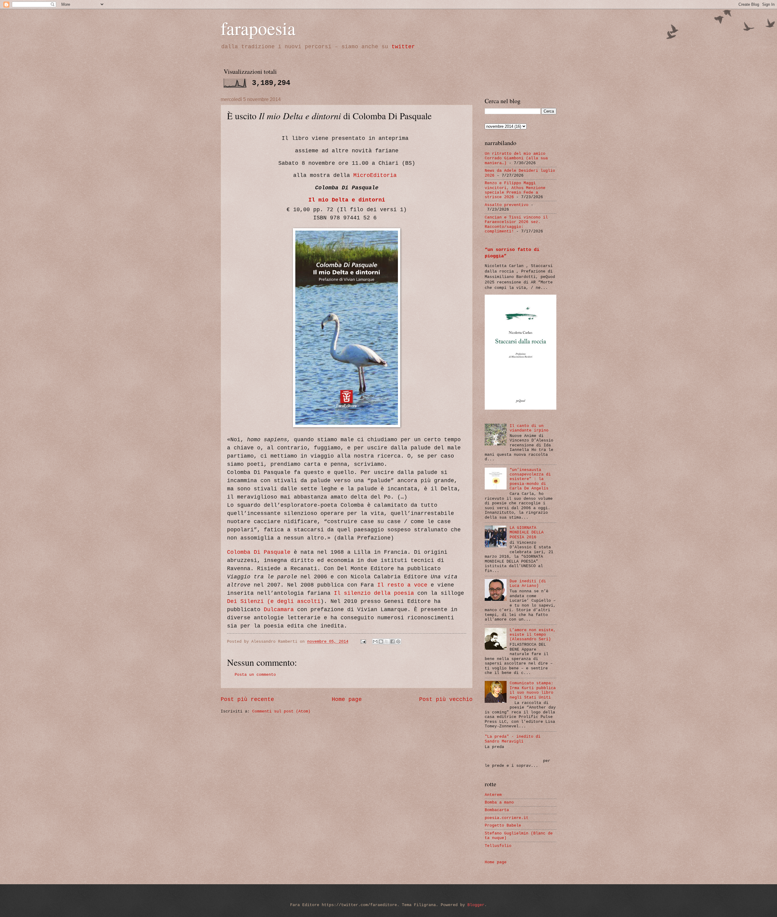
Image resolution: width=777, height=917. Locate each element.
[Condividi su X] (387, 641)
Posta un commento (255, 674)
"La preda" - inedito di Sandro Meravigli (513, 738)
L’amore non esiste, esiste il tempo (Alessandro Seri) (533, 635)
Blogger (475, 905)
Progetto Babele (503, 825)
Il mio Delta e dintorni (346, 200)
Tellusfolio (498, 846)
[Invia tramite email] (375, 641)
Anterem (493, 795)
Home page (347, 699)
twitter (403, 47)
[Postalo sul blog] (381, 641)
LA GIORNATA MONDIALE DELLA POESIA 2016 (527, 533)
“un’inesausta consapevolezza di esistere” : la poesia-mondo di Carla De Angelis (530, 479)
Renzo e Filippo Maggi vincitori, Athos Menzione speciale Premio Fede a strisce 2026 (515, 190)
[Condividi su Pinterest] (398, 641)
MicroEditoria (375, 175)
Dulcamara (279, 610)
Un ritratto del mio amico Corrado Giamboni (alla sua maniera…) (516, 158)
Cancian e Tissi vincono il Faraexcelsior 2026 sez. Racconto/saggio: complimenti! (516, 224)
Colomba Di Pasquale (258, 552)
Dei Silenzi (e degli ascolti (274, 601)
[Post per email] (363, 641)
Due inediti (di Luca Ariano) (528, 583)
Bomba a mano (499, 802)
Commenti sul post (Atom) (281, 711)
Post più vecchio (446, 699)
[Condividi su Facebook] (392, 641)
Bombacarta (497, 810)
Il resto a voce (402, 585)
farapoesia (258, 28)
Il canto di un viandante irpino (529, 428)
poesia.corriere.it (506, 818)
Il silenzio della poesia (374, 593)
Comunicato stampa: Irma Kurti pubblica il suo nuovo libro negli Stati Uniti (533, 690)
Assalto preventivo (506, 205)
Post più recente (247, 699)
